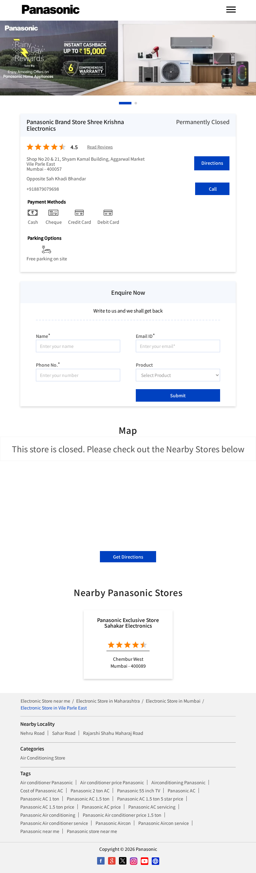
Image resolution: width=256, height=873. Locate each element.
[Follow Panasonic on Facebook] (101, 861)
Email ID (145, 335)
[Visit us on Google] (112, 861)
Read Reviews (100, 147)
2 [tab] (136, 103)
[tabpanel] (128, 58)
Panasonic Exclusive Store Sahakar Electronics (128, 622)
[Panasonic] (50, 9)
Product (144, 364)
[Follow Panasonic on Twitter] (122, 861)
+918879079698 (43, 188)
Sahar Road (64, 733)
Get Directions (128, 557)
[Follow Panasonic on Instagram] (133, 861)
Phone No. (48, 364)
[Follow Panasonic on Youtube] (144, 861)
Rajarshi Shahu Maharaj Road (113, 733)
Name (43, 335)
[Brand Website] (155, 861)
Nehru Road (32, 733)
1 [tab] (120, 103)
